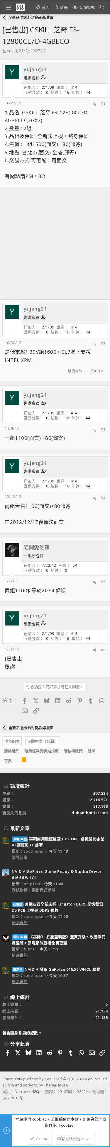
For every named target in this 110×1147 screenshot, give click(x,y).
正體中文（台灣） (42, 741)
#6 (103, 650)
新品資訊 (20, 922)
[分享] (95, 104)
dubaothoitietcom (90, 812)
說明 (91, 751)
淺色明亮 (12, 741)
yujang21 (15, 50)
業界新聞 (20, 857)
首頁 (8, 760)
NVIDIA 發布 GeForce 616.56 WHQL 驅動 (56, 969)
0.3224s (83, 1091)
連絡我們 (11, 751)
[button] (8, 7)
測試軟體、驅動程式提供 (33, 890)
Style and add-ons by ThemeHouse (36, 1085)
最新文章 (20, 828)
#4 (103, 497)
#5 (103, 581)
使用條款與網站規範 (41, 751)
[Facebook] (5, 1105)
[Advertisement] (55, 243)
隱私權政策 (73, 751)
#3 (103, 429)
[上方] (16, 761)
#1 (103, 103)
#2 (103, 343)
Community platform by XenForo (55, 1078)
